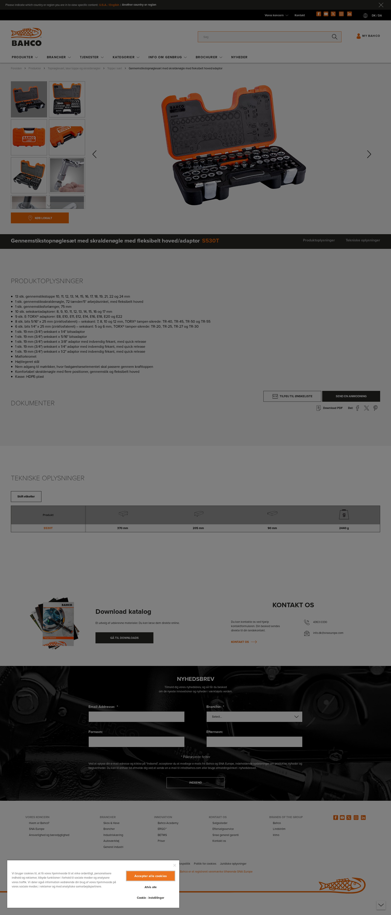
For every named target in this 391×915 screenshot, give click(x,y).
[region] (93, 884)
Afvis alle (151, 887)
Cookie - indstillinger (151, 898)
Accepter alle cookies (150, 875)
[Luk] (174, 865)
